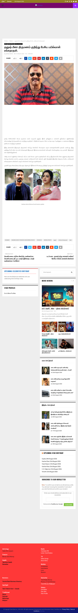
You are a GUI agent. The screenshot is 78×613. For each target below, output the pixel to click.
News (6, 43)
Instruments (44, 568)
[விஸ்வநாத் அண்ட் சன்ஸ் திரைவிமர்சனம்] (49, 344)
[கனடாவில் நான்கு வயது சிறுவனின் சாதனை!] (45, 385)
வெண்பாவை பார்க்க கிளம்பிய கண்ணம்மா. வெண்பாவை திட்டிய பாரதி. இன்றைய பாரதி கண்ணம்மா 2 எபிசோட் (19, 258)
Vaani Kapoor (46, 464)
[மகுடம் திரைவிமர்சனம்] (66, 327)
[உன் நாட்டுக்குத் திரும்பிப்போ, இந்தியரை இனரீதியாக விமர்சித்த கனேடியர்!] (45, 418)
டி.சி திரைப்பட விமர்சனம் (65, 351)
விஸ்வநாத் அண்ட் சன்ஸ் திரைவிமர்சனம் (48, 352)
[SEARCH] (72, 272)
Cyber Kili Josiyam (7, 551)
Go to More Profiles (10, 293)
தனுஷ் (55, 240)
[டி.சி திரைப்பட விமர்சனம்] (66, 344)
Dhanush (39, 240)
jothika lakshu (9, 53)
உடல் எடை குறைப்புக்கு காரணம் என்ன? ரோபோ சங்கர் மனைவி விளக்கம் (60, 257)
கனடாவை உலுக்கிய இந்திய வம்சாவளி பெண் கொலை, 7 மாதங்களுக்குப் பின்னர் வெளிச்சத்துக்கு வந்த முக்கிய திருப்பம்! (62, 439)
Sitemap (42, 611)
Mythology (5, 598)
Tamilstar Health (7, 562)
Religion (4, 600)
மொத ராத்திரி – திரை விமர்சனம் (48, 335)
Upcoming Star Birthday (53, 453)
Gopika (44, 459)
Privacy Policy (65, 609)
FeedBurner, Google (57, 504)
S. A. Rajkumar (46, 469)
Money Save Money (8, 556)
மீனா (71, 240)
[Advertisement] (39, 23)
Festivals (5, 596)
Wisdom (43, 572)
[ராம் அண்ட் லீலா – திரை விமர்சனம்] (58, 296)
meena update (47, 240)
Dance (4, 594)
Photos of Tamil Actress (48, 582)
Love (42, 570)
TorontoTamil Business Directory (12, 581)
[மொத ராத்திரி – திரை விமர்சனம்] (49, 327)
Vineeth (44, 471)
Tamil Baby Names (46, 580)
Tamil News (11, 43)
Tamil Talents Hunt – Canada (10, 588)
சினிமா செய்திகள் (18, 43)
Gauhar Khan (46, 461)
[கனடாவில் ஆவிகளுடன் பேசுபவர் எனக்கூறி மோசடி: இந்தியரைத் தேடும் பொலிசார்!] (45, 429)
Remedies (5, 564)
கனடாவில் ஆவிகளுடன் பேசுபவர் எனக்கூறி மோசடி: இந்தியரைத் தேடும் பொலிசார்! (61, 426)
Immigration (44, 566)
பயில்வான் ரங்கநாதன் (63, 240)
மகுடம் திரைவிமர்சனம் (64, 334)
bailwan (7, 240)
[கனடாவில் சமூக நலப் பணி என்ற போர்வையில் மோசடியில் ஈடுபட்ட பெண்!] (45, 374)
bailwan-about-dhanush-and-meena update (23, 240)
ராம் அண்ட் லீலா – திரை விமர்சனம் (55, 308)
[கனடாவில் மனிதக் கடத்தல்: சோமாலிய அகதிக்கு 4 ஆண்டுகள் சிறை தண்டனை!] (45, 396)
